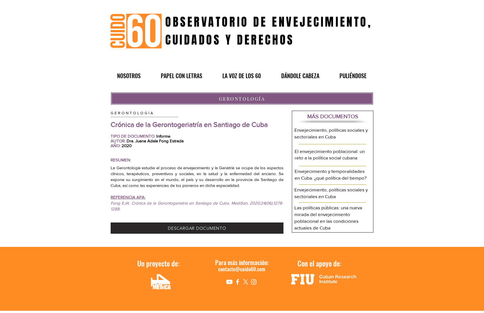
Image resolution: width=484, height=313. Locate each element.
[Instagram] (253, 282)
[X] (245, 282)
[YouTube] (229, 282)
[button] (129, 76)
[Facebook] (237, 282)
